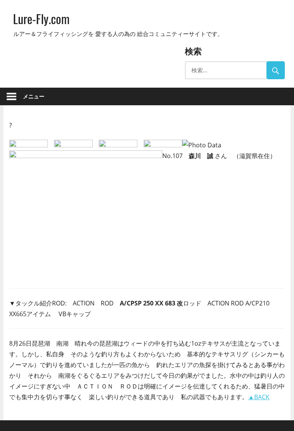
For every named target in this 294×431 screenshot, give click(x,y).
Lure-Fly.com (41, 19)
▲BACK (259, 397)
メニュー (33, 96)
